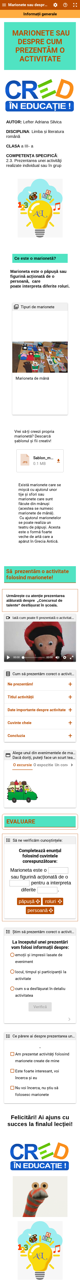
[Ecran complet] (75, 5)
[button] (40, 460)
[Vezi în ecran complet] (71, 657)
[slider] (33, 657)
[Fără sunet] (57, 657)
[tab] (22, 765)
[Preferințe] (55, 5)
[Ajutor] (65, 5)
